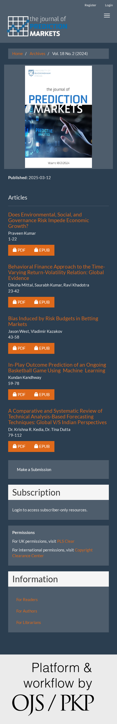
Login (109, 5)
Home (17, 53)
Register (90, 5)
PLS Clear (66, 541)
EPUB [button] (46, 249)
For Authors (26, 610)
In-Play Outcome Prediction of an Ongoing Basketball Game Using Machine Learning (57, 367)
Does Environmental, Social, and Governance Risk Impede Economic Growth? (48, 220)
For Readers (27, 599)
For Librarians (28, 622)
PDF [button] (23, 249)
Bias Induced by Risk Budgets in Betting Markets (53, 321)
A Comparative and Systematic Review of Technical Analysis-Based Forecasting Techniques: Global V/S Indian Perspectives (57, 416)
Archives (37, 53)
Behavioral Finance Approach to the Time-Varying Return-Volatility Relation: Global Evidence (56, 272)
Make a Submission (34, 469)
